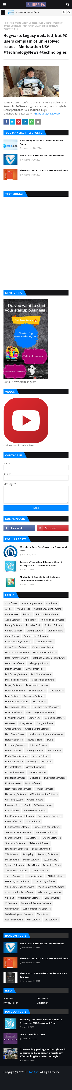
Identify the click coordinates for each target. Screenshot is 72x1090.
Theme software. (40, 870)
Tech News (33, 865)
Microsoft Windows (14, 772)
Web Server (43, 914)
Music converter (13, 783)
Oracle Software (35, 799)
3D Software (11, 603)
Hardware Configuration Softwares (46, 734)
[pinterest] (53, 528)
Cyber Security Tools (42, 647)
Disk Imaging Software (16, 679)
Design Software (13, 668)
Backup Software (13, 625)
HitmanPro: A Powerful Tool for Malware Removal (43, 975)
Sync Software (12, 859)
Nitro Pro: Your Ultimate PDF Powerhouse (44, 170)
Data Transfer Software (16, 657)
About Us (8, 998)
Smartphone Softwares (16, 848)
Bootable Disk (33, 625)
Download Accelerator (37, 685)
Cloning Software (35, 630)
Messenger (32, 761)
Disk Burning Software (16, 674)
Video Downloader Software (19, 892)
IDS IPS (50, 739)
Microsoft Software (35, 766)
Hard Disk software (14, 734)
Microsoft (47, 761)
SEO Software (32, 837)
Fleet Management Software (40, 712)
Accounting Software (32, 603)
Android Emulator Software (47, 608)
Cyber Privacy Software (16, 647)
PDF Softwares (12, 810)
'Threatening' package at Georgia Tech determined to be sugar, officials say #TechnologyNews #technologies (43, 1053)
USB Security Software (44, 881)
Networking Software (15, 794)
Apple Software (12, 619)
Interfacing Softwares (15, 745)
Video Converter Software (51, 886)
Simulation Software (15, 843)
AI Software (51, 603)
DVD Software (57, 690)
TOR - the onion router (33, 1034)
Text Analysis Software (16, 870)
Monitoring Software (15, 777)
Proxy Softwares (13, 821)
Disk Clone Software (41, 674)
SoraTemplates (42, 1084)
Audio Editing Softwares (52, 619)
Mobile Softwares (37, 772)
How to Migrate (34, 739)
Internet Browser (38, 745)
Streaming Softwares (48, 854)
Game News (34, 717)
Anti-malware (11, 614)
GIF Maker (10, 723)
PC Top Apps (32, 1072)
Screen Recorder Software (18, 832)
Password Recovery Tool (17, 805)
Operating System (14, 799)
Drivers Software (37, 690)
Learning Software (35, 750)
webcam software (14, 919)
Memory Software (14, 761)
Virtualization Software (29, 897)
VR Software (11, 903)
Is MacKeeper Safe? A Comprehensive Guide (41, 142)
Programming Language (50, 816)
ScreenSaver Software (46, 832)
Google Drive (26, 723)
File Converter (39, 701)
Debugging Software (38, 663)
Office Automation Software (44, 794)
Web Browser (12, 908)
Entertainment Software (16, 701)
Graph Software (13, 728)
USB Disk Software (56, 876)
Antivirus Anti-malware (47, 614)
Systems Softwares (14, 865)
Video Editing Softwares (49, 892)
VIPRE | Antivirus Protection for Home (42, 155)
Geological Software (55, 717)
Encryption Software (34, 696)
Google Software (45, 723)
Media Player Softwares (16, 756)
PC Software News (43, 805)
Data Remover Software (45, 652)
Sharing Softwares (52, 837)
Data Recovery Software (17, 652)
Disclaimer (42, 1002)
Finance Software (13, 712)
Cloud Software (55, 630)
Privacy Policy (10, 1002)
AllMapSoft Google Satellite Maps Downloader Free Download (40, 578)
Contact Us (42, 998)
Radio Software (33, 821)
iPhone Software (13, 750)
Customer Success (44, 641)
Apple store (31, 619)
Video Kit (9, 897)
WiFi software (34, 919)
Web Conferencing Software (37, 908)
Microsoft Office (13, 766)
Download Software (15, 690)
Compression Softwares (36, 636)
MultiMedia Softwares (54, 777)
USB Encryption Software (17, 881)
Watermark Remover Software (36, 903)
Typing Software (34, 876)
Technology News (51, 865)
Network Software (44, 788)
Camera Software (13, 630)
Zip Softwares (52, 919)
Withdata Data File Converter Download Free (43, 548)
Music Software (32, 783)
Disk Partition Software (42, 679)
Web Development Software (19, 914)
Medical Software (41, 756)
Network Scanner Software (18, 788)
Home (6, 22)
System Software (31, 859)
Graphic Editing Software (37, 728)
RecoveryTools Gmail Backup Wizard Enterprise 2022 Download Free (41, 563)
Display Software (13, 685)
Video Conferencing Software (19, 886)
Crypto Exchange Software (18, 641)
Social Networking (41, 848)
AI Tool (8, 608)
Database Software (14, 663)
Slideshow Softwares (39, 843)
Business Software (54, 625)
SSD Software (11, 854)
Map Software (55, 750)
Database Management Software (49, 657)
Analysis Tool (23, 608)
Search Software (13, 837)
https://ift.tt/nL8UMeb (47, 113)
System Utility (50, 859)
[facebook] (19, 528)
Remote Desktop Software (47, 826)
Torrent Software (13, 876)
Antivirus (27, 614)
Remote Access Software (17, 826)
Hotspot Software (14, 739)
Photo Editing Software (35, 810)
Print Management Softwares (19, 816)
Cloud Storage (12, 636)
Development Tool (35, 668)
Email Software (12, 696)
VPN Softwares (52, 897)
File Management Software (46, 707)
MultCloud (35, 777)
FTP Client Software (14, 717)
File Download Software (17, 707)
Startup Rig (28, 854)
